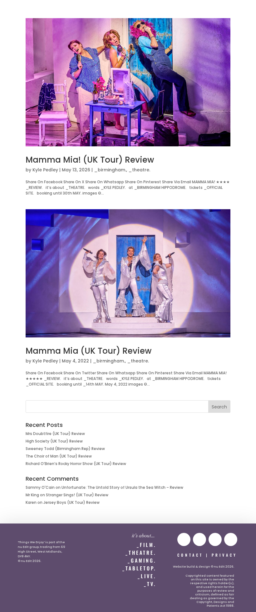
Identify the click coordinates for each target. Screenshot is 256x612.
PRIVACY (224, 555)
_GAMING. (142, 560)
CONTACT (190, 555)
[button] (17, 11)
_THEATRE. (141, 552)
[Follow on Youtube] (183, 539)
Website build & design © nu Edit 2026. (203, 566)
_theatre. (139, 170)
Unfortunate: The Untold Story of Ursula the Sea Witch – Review (122, 487)
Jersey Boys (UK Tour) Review (71, 502)
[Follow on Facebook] (230, 539)
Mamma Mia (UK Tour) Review (88, 351)
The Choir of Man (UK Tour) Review (59, 456)
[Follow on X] (215, 539)
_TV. (150, 584)
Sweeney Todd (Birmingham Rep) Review (65, 448)
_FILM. (146, 545)
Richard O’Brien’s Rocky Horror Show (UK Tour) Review (76, 463)
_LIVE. (147, 576)
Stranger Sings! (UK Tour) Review (77, 495)
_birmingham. (110, 170)
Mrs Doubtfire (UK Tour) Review (55, 433)
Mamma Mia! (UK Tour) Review (90, 159)
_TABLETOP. (139, 568)
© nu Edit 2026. (29, 561)
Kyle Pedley (45, 170)
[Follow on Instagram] (199, 539)
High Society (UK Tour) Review (54, 441)
